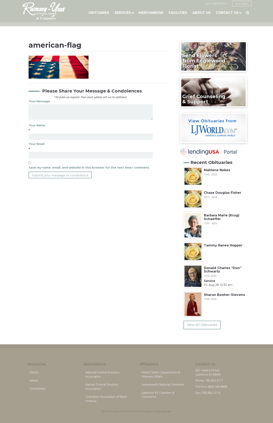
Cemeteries (37, 388)
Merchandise (151, 13)
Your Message (39, 101)
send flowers (242, 3)
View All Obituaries (202, 325)
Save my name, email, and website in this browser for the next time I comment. (89, 167)
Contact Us (227, 13)
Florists (34, 372)
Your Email (36, 144)
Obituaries (98, 13)
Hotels (34, 380)
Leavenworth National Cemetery (162, 384)
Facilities (178, 13)
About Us (201, 13)
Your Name (37, 125)
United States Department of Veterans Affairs (160, 374)
